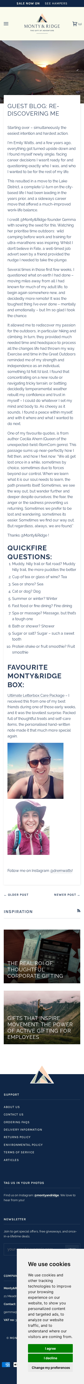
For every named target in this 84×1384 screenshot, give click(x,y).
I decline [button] (50, 1358)
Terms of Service (19, 1152)
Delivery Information (23, 1129)
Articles (11, 1160)
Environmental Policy (23, 1145)
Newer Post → (67, 894)
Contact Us (14, 1114)
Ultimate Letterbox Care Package (35, 695)
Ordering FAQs (17, 1122)
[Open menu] (11, 23)
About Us (12, 1107)
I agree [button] (50, 1348)
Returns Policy (17, 1137)
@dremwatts (61, 870)
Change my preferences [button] (51, 1368)
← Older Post (16, 894)
